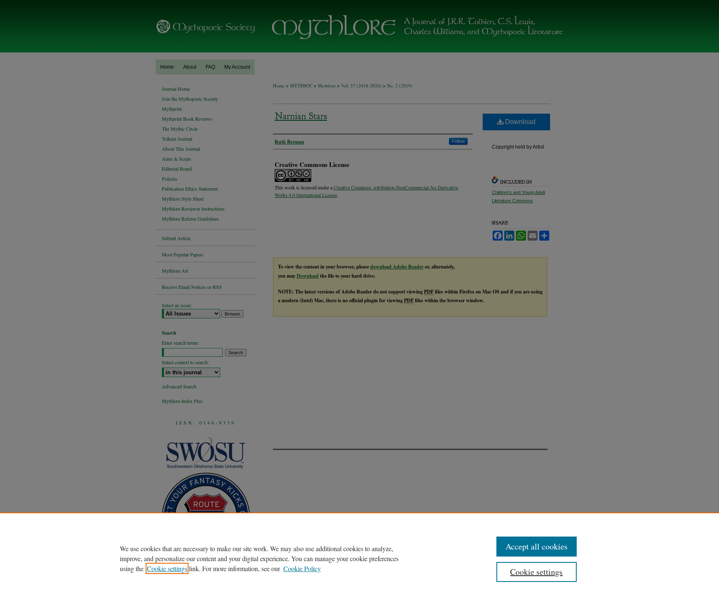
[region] (359, 558)
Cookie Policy (302, 568)
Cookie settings (167, 568)
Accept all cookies (537, 546)
